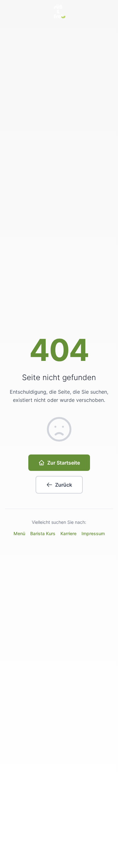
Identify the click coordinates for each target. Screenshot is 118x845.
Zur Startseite (63, 463)
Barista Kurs (42, 533)
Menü (19, 533)
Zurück (63, 485)
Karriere (68, 533)
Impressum (93, 533)
